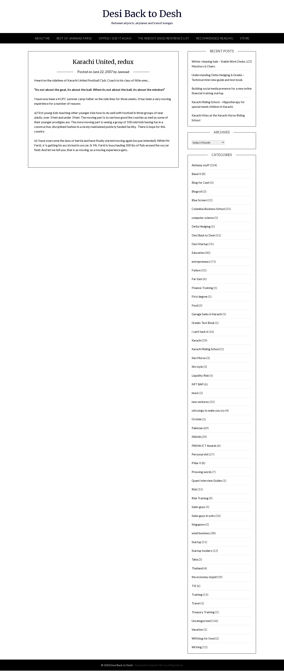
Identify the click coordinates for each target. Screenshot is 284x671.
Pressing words (202, 472)
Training (197, 594)
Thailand (197, 568)
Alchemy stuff (200, 165)
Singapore (198, 524)
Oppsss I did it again (115, 38)
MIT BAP (198, 384)
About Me (42, 38)
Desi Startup (200, 244)
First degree (199, 296)
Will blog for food (203, 638)
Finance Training (202, 288)
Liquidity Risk (200, 375)
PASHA (196, 436)
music (195, 393)
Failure (196, 270)
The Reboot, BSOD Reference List (163, 38)
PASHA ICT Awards (204, 445)
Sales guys (198, 507)
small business (201, 533)
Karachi (197, 340)
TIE (194, 586)
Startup (196, 542)
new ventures (200, 401)
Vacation (197, 629)
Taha (195, 559)
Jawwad (123, 72)
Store (244, 38)
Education (198, 252)
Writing (197, 647)
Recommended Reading (214, 38)
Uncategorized (201, 621)
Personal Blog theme (171, 665)
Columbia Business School (208, 209)
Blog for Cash (200, 182)
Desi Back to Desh (142, 14)
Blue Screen (199, 200)
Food (195, 305)
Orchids (197, 419)
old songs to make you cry (208, 410)
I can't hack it (200, 331)
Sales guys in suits (203, 515)
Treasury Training (203, 612)
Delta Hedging (201, 226)
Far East (197, 279)
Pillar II (196, 463)
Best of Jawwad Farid (74, 38)
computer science (203, 217)
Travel (196, 603)
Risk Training (200, 498)
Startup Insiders (202, 550)
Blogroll (197, 191)
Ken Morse (199, 358)
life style (197, 366)
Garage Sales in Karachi (207, 314)
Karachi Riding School (206, 349)
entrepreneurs (201, 261)
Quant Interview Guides (207, 480)
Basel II (196, 174)
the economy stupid (204, 577)
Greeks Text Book (203, 322)
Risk (194, 489)
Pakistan (197, 428)
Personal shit (200, 454)
